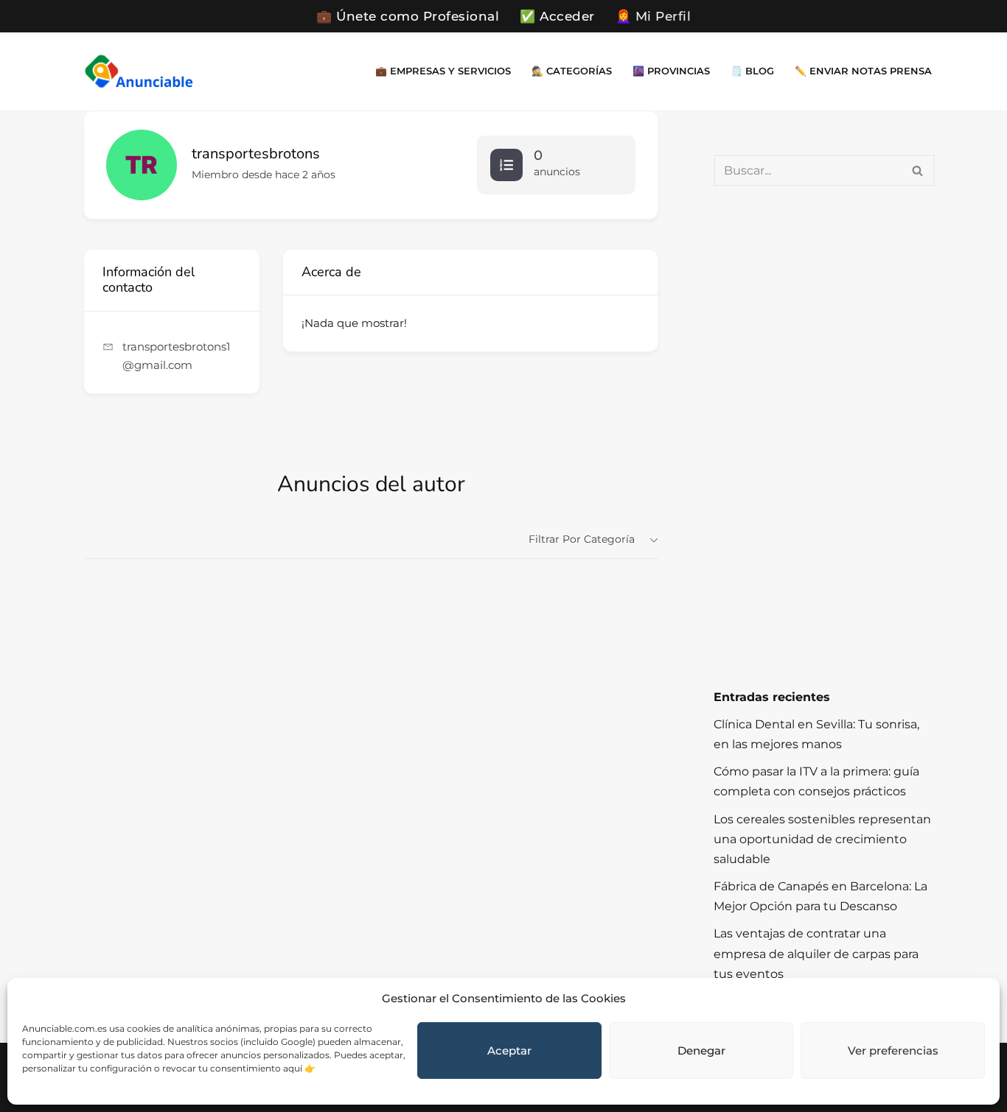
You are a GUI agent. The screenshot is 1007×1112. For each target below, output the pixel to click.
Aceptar (509, 1051)
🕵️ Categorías (572, 71)
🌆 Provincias (671, 71)
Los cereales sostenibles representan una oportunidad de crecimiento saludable (822, 839)
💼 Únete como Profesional (407, 16)
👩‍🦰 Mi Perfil (653, 16)
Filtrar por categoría (582, 539)
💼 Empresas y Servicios (443, 71)
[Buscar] (918, 170)
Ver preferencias (893, 1051)
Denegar (701, 1051)
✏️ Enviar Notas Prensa (863, 71)
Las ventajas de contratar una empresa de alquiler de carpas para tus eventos (816, 953)
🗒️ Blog (752, 71)
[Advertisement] (824, 437)
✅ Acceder (557, 16)
